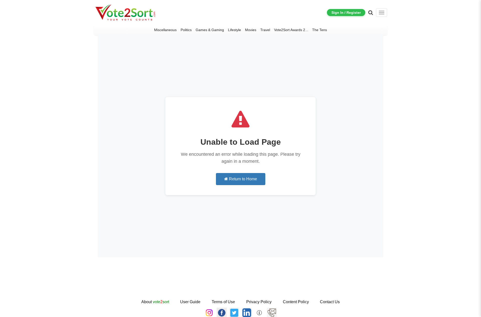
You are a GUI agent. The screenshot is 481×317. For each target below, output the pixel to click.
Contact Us (330, 302)
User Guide (190, 302)
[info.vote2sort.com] (259, 312)
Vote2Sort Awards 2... (291, 30)
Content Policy (296, 302)
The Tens (319, 30)
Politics (186, 30)
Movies (250, 30)
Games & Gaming (210, 30)
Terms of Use (223, 302)
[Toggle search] (370, 12)
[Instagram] (209, 312)
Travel (265, 30)
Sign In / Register (346, 13)
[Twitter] (234, 312)
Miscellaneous (165, 30)
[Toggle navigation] (381, 12)
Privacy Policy (259, 302)
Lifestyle (234, 30)
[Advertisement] (240, 282)
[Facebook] (222, 312)
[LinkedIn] (247, 312)
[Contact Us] (272, 312)
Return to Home (242, 179)
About (155, 302)
